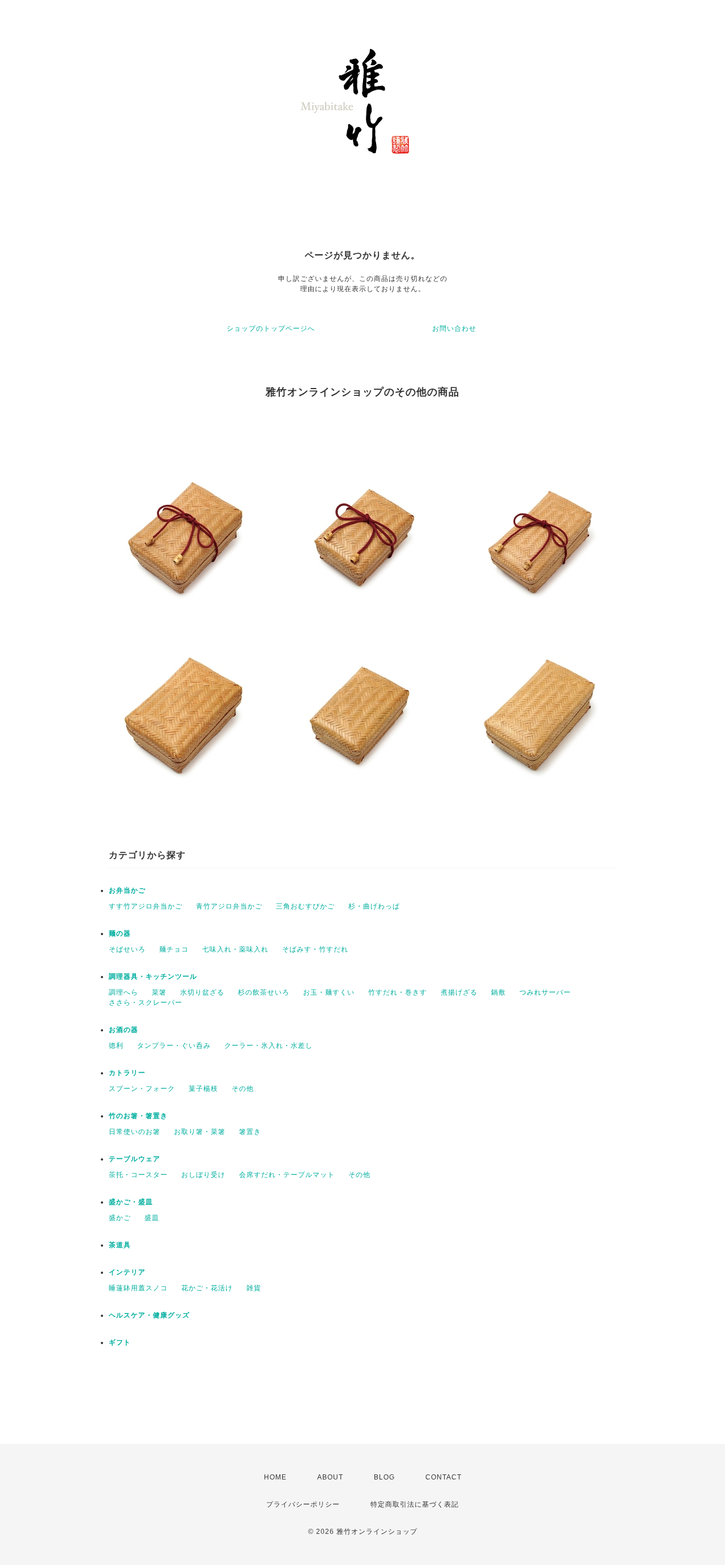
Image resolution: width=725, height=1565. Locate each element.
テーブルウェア (134, 1159)
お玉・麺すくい (329, 992)
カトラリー (127, 1073)
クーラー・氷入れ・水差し (268, 1046)
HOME (275, 1477)
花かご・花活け (207, 1288)
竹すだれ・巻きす (397, 992)
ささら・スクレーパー (145, 1003)
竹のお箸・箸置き (138, 1116)
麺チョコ (174, 949)
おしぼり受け (203, 1175)
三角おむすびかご (305, 906)
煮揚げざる (459, 992)
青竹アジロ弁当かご (229, 906)
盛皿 (151, 1218)
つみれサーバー (545, 992)
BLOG (384, 1477)
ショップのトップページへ (271, 328)
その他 (243, 1089)
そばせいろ (127, 949)
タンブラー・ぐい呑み (174, 1046)
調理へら (123, 992)
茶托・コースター (138, 1175)
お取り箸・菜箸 (199, 1132)
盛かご (120, 1218)
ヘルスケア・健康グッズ (149, 1315)
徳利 (116, 1046)
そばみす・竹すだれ (315, 949)
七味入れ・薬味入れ (235, 949)
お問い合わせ (454, 328)
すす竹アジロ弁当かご (145, 906)
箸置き (250, 1132)
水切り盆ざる (202, 992)
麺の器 (120, 933)
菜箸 (159, 992)
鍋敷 (498, 992)
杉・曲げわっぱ (374, 906)
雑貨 (253, 1288)
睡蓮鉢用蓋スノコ (138, 1288)
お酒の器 (123, 1030)
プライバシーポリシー (303, 1504)
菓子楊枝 (203, 1089)
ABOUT (330, 1477)
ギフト (120, 1342)
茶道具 (120, 1245)
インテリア (127, 1272)
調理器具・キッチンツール (153, 976)
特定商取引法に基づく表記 (414, 1504)
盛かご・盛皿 (131, 1202)
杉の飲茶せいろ (263, 992)
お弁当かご (127, 890)
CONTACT (443, 1477)
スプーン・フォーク (142, 1089)
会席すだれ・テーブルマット (287, 1175)
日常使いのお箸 (134, 1132)
